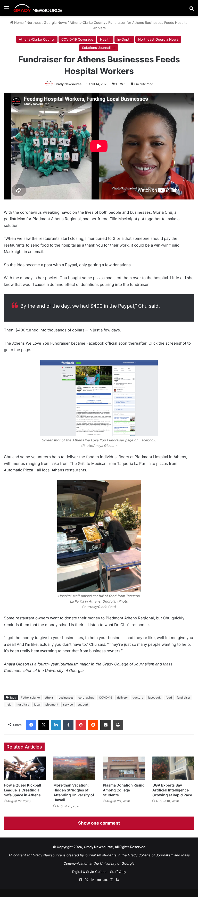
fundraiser (183, 697)
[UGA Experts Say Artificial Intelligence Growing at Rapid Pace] (173, 768)
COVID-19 (105, 697)
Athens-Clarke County (87, 22)
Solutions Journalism (98, 48)
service (68, 704)
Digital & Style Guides (89, 872)
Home (18, 22)
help (9, 704)
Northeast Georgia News (47, 22)
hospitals (22, 704)
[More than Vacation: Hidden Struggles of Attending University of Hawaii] (74, 768)
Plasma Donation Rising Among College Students (124, 790)
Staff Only (118, 872)
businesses (66, 697)
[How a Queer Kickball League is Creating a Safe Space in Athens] (25, 768)
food (169, 697)
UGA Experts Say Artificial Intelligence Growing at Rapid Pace (172, 790)
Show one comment (99, 823)
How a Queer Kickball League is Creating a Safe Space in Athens (22, 790)
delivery (122, 697)
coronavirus (86, 697)
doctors (138, 697)
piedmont (51, 704)
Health (105, 39)
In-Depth (124, 39)
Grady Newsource (67, 84)
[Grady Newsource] (37, 8)
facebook (154, 697)
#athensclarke (30, 697)
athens (49, 697)
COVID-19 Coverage (77, 39)
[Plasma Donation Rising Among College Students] (124, 768)
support (83, 704)
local (37, 704)
